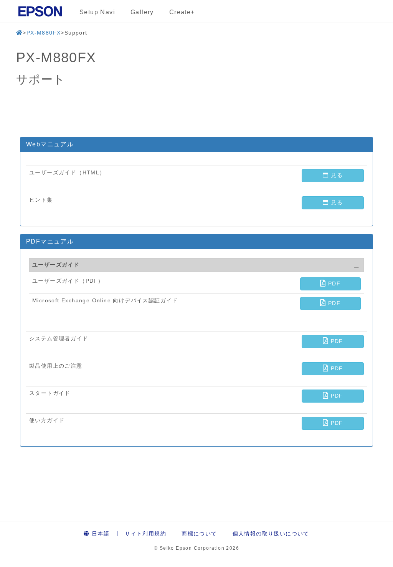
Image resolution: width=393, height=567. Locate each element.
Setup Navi (97, 12)
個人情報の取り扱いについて (271, 534)
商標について (199, 534)
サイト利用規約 (145, 534)
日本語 (100, 534)
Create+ (182, 12)
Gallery (142, 12)
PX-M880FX (43, 33)
